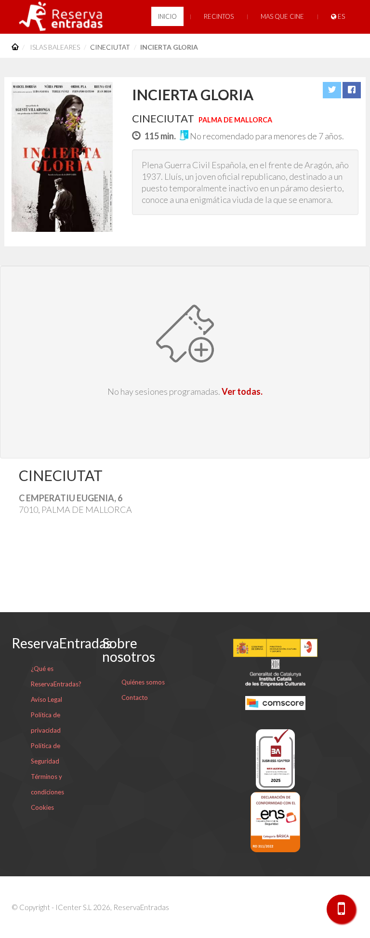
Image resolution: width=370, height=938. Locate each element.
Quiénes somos (143, 682)
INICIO (167, 16)
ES (340, 16)
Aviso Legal (46, 699)
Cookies (42, 807)
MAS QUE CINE (282, 16)
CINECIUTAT (110, 47)
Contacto (134, 697)
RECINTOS (219, 16)
